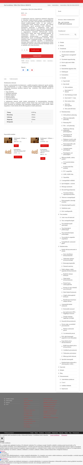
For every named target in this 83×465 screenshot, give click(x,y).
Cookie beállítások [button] (54, 435)
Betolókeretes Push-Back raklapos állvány (69, 300)
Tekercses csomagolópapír (68, 197)
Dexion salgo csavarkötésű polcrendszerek (68, 325)
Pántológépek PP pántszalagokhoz (67, 135)
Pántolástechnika (66, 111)
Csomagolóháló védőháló (68, 180)
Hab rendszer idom (70, 101)
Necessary (4, 452)
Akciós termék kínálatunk (68, 51)
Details (16, 145)
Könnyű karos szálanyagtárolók (67, 283)
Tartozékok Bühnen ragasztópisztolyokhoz (69, 193)
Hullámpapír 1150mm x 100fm (20, 139)
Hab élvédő (66, 84)
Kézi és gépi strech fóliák (68, 62)
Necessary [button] (2, 451)
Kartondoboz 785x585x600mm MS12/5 (44, 151)
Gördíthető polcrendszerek (70, 350)
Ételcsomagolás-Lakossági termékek (68, 201)
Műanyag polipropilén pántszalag (69, 118)
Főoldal (62, 42)
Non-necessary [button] (4, 458)
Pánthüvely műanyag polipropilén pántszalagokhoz (68, 130)
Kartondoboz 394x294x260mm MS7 (20, 150)
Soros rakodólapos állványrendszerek (68, 254)
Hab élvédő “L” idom (70, 98)
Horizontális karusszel (68, 309)
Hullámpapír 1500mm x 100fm (46, 139)
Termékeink (63, 48)
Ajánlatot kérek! (37, 56)
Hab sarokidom (69, 87)
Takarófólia (66, 177)
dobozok (27, 60)
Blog (61, 373)
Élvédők (64, 78)
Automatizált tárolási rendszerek (67, 305)
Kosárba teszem (35, 50)
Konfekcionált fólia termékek (68, 167)
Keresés (75, 34)
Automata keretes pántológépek (67, 149)
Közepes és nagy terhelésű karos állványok (70, 288)
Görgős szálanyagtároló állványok (69, 296)
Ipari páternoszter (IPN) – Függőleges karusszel (69, 312)
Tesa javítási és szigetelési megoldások (68, 238)
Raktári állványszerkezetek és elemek (69, 250)
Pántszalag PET (67, 122)
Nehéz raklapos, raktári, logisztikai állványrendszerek (69, 270)
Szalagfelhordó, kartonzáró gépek (68, 242)
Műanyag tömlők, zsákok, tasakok (68, 158)
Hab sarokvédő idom (70, 108)
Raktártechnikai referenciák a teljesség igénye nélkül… (69, 363)
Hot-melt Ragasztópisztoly (68, 189)
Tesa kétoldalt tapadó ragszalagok (67, 224)
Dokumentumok (64, 376)
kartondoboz (50, 60)
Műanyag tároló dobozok (69, 356)
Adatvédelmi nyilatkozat (68, 379)
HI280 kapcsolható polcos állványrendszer (70, 346)
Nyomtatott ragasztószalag (68, 59)
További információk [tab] (14, 79)
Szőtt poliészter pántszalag (70, 115)
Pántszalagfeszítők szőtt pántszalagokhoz (69, 144)
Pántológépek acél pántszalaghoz (68, 153)
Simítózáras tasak (66, 208)
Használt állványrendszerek (69, 321)
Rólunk (62, 45)
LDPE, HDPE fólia (68, 174)
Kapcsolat (62, 367)
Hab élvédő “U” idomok (69, 91)
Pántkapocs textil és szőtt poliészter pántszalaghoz (69, 140)
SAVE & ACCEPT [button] (5, 464)
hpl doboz (33, 60)
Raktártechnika (64, 246)
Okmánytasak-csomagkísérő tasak (69, 55)
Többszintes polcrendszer (69, 353)
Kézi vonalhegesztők (67, 211)
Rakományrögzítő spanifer (68, 205)
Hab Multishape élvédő (71, 95)
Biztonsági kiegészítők (69, 263)
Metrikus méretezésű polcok (68, 329)
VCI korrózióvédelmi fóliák (68, 162)
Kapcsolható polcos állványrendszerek (67, 341)
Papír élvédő (66, 81)
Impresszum (65, 388)
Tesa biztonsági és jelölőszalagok (66, 228)
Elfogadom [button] (64, 435)
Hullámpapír (65, 71)
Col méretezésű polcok (69, 333)
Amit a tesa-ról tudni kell (68, 217)
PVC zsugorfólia (67, 171)
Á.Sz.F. (63, 382)
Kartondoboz (27, 58)
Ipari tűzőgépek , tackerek (68, 183)
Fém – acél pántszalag (68, 125)
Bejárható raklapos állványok (68, 274)
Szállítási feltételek (66, 385)
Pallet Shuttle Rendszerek (69, 292)
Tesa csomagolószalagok (68, 220)
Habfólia (64, 65)
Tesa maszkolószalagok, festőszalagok (68, 233)
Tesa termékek (63, 214)
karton (44, 60)
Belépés (62, 370)
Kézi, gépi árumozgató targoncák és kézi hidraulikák (69, 337)
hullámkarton (39, 60)
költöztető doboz (25, 62)
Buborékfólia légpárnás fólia (69, 68)
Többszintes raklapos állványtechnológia (68, 259)
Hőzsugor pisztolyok (67, 186)
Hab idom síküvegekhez (68, 104)
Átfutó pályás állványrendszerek (67, 279)
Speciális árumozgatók (67, 359)
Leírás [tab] (5, 79)
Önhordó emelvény (68, 266)
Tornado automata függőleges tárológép (68, 317)
